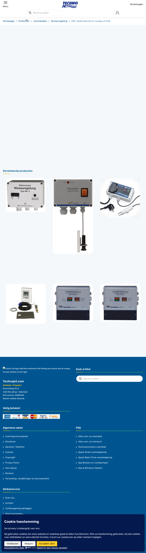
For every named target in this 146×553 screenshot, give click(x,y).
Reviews (9, 473)
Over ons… (10, 498)
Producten (24, 21)
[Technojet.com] (69, 4)
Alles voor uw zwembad (90, 436)
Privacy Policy (12, 462)
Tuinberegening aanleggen (18, 508)
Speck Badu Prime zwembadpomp (95, 457)
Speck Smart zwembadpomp (92, 452)
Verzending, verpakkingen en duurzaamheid (27, 478)
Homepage (8, 21)
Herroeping (11, 468)
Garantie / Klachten (15, 447)
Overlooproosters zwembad (92, 447)
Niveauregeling (59, 21)
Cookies (9, 452)
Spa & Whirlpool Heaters (90, 468)
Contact (9, 503)
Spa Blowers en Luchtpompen (93, 462)
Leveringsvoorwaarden (16, 436)
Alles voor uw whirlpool (90, 441)
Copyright (10, 457)
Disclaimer (10, 441)
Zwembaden (40, 21)
